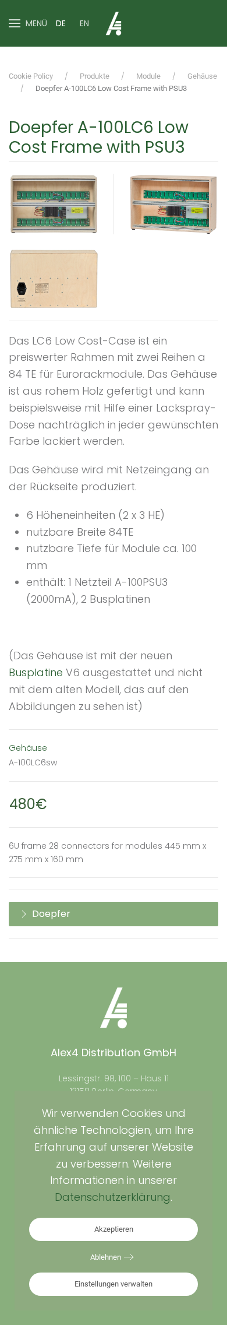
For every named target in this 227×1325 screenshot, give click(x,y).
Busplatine (36, 672)
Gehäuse (28, 748)
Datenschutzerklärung (113, 1197)
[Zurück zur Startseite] (113, 23)
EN (84, 23)
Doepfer (51, 913)
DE (61, 23)
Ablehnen (105, 1257)
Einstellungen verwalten (113, 1284)
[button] (28, 23)
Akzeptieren (113, 1229)
